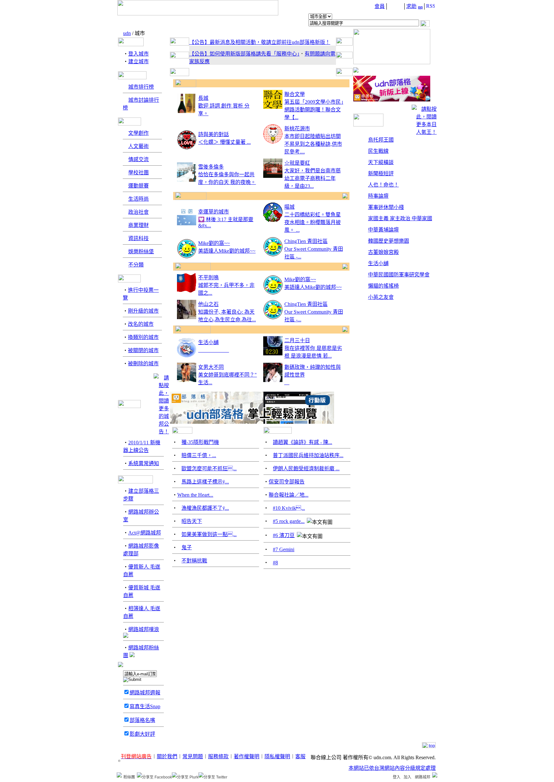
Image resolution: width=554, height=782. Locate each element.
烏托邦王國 (381, 140)
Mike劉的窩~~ (214, 243)
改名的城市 (141, 324)
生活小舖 (208, 342)
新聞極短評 (381, 173)
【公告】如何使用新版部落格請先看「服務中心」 (244, 53)
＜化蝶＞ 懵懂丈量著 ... (224, 142)
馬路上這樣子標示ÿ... (205, 481)
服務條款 (218, 756)
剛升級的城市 (143, 311)
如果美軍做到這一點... (209, 534)
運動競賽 (138, 185)
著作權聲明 (246, 756)
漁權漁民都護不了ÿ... (205, 508)
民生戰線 (378, 151)
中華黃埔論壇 (383, 229)
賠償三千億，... (198, 455)
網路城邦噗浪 (143, 629)
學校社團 (138, 172)
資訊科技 (138, 238)
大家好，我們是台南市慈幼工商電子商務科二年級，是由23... (312, 178)
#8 (275, 562)
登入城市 (138, 53)
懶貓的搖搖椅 (383, 286)
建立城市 (138, 61)
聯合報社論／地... (288, 495)
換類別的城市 (143, 337)
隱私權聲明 (277, 756)
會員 (379, 6)
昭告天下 (191, 521)
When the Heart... (195, 495)
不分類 (136, 264)
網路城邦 (422, 777)
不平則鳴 (208, 277)
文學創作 (138, 133)
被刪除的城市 (143, 363)
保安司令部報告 (287, 481)
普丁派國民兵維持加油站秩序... (308, 455)
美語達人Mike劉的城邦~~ (227, 251)
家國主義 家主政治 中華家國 (400, 218)
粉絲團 (129, 777)
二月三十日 (297, 340)
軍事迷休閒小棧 (386, 207)
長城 (203, 98)
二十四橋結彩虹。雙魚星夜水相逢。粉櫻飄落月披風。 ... (312, 222)
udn (127, 33)
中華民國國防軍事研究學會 (399, 274)
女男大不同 (211, 367)
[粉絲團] (119, 775)
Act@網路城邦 (144, 532)
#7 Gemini (283, 549)
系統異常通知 (143, 463)
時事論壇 (378, 196)
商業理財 (138, 225)
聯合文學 (294, 94)
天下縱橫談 (381, 162)
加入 (407, 777)
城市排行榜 (141, 87)
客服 (300, 756)
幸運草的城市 (213, 211)
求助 (411, 6)
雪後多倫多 (211, 166)
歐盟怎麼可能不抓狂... (209, 468)
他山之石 (208, 304)
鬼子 (186, 547)
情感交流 (138, 159)
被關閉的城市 (143, 350)
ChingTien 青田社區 (306, 241)
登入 (396, 777)
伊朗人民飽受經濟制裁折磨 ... (306, 468)
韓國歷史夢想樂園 (388, 241)
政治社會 (138, 212)
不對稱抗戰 (194, 560)
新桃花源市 (297, 128)
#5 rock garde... (289, 521)
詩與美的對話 (213, 134)
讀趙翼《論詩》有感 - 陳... (302, 442)
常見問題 (192, 756)
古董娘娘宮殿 (383, 252)
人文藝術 (138, 146)
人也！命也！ (383, 184)
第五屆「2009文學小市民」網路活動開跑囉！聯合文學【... (313, 109)
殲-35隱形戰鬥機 (200, 442)
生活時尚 (138, 199)
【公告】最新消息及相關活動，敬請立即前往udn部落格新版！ (259, 42)
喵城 (289, 207)
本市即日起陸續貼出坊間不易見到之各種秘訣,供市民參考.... (313, 144)
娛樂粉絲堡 (141, 251)
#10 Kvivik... (289, 508)
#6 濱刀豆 (284, 535)
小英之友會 (381, 297)
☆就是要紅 (297, 163)
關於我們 (167, 756)
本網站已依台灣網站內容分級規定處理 (392, 768)
